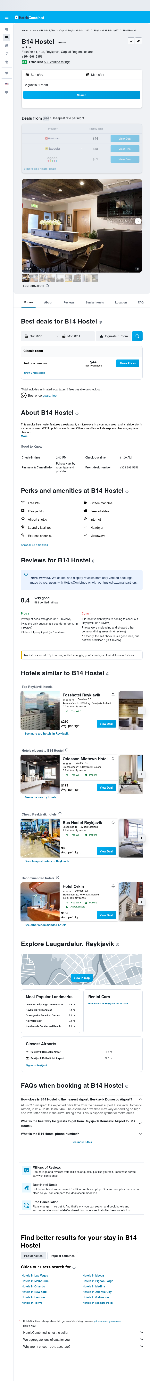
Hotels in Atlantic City (97, 1292)
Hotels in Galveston (96, 1297)
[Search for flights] (7, 29)
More (24, 436)
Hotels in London (33, 1297)
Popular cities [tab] (33, 1256)
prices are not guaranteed (107, 1321)
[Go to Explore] (7, 62)
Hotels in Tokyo (32, 1303)
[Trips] (7, 73)
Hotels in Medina (94, 1286)
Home (25, 30)
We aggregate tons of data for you (46, 1339)
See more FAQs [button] (82, 1142)
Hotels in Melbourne (35, 1281)
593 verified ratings (57, 62)
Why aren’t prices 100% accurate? (47, 1346)
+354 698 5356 (32, 56)
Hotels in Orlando (33, 1286)
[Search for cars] (7, 45)
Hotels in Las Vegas (35, 1275)
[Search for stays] (7, 37)
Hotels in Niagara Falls (98, 1303)
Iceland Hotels (40, 30)
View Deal (106, 724)
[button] (6, 17)
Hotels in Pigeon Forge (98, 1281)
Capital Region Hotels (71, 30)
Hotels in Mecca (93, 1275)
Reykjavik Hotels (103, 30)
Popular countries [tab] (63, 1256)
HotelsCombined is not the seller (45, 1332)
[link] (47, 733)
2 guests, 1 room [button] (36, 84)
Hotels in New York (34, 1292)
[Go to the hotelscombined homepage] (29, 17)
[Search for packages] (7, 54)
